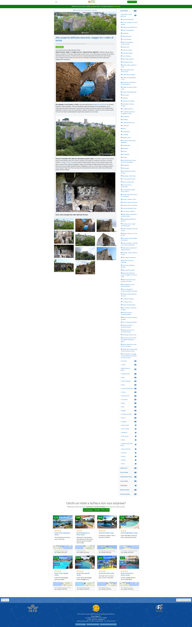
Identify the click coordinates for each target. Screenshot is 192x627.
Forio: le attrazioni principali (129, 322)
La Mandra (125, 119)
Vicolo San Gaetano (127, 53)
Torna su (5, 600)
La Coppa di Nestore (127, 109)
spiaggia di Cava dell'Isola (99, 104)
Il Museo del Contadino (128, 101)
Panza (124, 128)
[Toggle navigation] (56, 1)
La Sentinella (125, 154)
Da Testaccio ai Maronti (128, 211)
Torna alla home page (184, 600)
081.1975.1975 (132, 1)
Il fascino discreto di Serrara (129, 205)
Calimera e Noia (126, 137)
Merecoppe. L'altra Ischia (128, 176)
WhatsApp (60, 47)
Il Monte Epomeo (126, 36)
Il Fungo (124, 157)
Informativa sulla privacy (93, 624)
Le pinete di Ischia (127, 50)
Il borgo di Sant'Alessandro (129, 92)
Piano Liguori (125, 95)
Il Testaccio (125, 125)
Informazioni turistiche (60, 43)
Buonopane (125, 148)
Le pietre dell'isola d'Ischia (129, 208)
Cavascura (125, 98)
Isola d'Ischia (68, 43)
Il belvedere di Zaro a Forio (129, 335)
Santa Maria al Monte (128, 59)
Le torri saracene (126, 39)
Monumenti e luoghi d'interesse (78, 43)
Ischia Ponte (125, 47)
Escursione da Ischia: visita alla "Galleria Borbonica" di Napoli (128, 339)
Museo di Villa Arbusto (128, 30)
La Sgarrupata (126, 131)
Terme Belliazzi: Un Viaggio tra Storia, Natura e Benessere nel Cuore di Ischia (129, 355)
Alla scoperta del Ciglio (128, 270)
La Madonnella (126, 145)
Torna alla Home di (86, 10)
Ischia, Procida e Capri (128, 182)
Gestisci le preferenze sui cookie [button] (108, 624)
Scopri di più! (117, 6)
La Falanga (125, 134)
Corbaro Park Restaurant (128, 305)
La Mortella (125, 33)
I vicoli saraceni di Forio (128, 122)
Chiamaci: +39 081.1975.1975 (97, 510)
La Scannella (125, 116)
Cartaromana (125, 168)
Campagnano (125, 165)
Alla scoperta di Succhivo (129, 257)
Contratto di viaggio (80, 624)
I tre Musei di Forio (127, 302)
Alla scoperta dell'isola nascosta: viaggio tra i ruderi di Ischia (129, 274)
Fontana (124, 151)
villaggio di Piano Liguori (68, 162)
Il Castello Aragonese (128, 19)
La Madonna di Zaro (127, 62)
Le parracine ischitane (128, 299)
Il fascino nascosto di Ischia (129, 202)
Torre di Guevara (126, 56)
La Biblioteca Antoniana (128, 74)
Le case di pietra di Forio (128, 179)
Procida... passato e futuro (129, 199)
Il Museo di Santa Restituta (129, 27)
